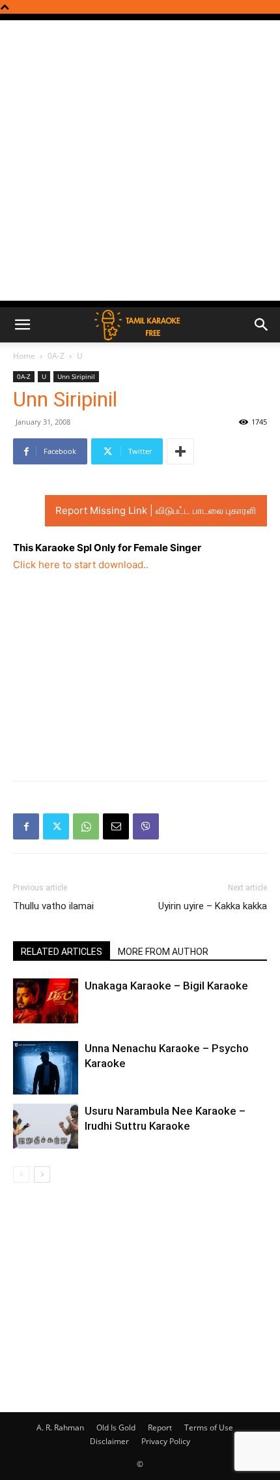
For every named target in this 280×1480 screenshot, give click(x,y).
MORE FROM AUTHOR (163, 951)
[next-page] (42, 1174)
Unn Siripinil (76, 376)
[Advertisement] (140, 160)
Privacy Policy (165, 1441)
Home (24, 355)
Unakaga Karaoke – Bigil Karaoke (166, 985)
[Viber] (146, 826)
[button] (22, 324)
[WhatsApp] (86, 826)
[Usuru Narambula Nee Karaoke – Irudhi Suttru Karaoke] (45, 1126)
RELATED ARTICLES (61, 951)
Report (160, 1427)
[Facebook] (26, 826)
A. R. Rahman (60, 1427)
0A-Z (56, 355)
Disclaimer (109, 1441)
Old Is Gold (115, 1427)
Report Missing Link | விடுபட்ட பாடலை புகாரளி (156, 510)
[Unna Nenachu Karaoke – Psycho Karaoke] (45, 1068)
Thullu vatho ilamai (53, 906)
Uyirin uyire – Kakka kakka (212, 906)
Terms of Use (208, 1427)
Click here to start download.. (80, 564)
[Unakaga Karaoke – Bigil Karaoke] (45, 1000)
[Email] (116, 826)
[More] (180, 451)
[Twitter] (56, 826)
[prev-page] (21, 1174)
